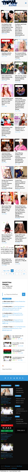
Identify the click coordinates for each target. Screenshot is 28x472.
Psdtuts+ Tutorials (20, 398)
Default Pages (19, 419)
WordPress (19, 466)
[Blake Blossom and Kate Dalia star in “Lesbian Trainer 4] (20, 125)
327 (14, 353)
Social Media (19, 388)
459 (14, 345)
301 (14, 360)
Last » (24, 273)
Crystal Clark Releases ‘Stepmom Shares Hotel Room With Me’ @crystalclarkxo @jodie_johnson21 (13, 308)
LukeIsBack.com (20, 409)
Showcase (7, 466)
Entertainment (19, 390)
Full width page (19, 421)
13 (4, 40)
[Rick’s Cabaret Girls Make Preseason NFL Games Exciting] (7, 73)
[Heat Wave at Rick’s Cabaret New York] (7, 51)
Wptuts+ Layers (20, 402)
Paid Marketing (19, 392)
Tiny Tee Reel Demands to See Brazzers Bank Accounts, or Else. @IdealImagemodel (13, 328)
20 (9, 273)
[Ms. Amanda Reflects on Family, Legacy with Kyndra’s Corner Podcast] (20, 51)
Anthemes (14, 468)
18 (4, 86)
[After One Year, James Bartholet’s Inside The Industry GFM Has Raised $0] (20, 73)
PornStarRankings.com (21, 411)
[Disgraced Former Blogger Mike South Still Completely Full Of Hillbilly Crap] (7, 257)
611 (14, 338)
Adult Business (4, 396)
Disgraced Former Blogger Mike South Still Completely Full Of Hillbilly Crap (12, 315)
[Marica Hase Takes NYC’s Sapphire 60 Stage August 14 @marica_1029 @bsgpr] (7, 204)
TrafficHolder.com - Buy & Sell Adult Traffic (10, 471)
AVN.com (18, 413)
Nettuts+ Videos (20, 400)
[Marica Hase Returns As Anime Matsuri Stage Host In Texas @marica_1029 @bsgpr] (7, 233)
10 (6, 273)
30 (13, 273)
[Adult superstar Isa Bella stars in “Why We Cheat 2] (20, 257)
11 (18, 63)
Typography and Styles (21, 423)
